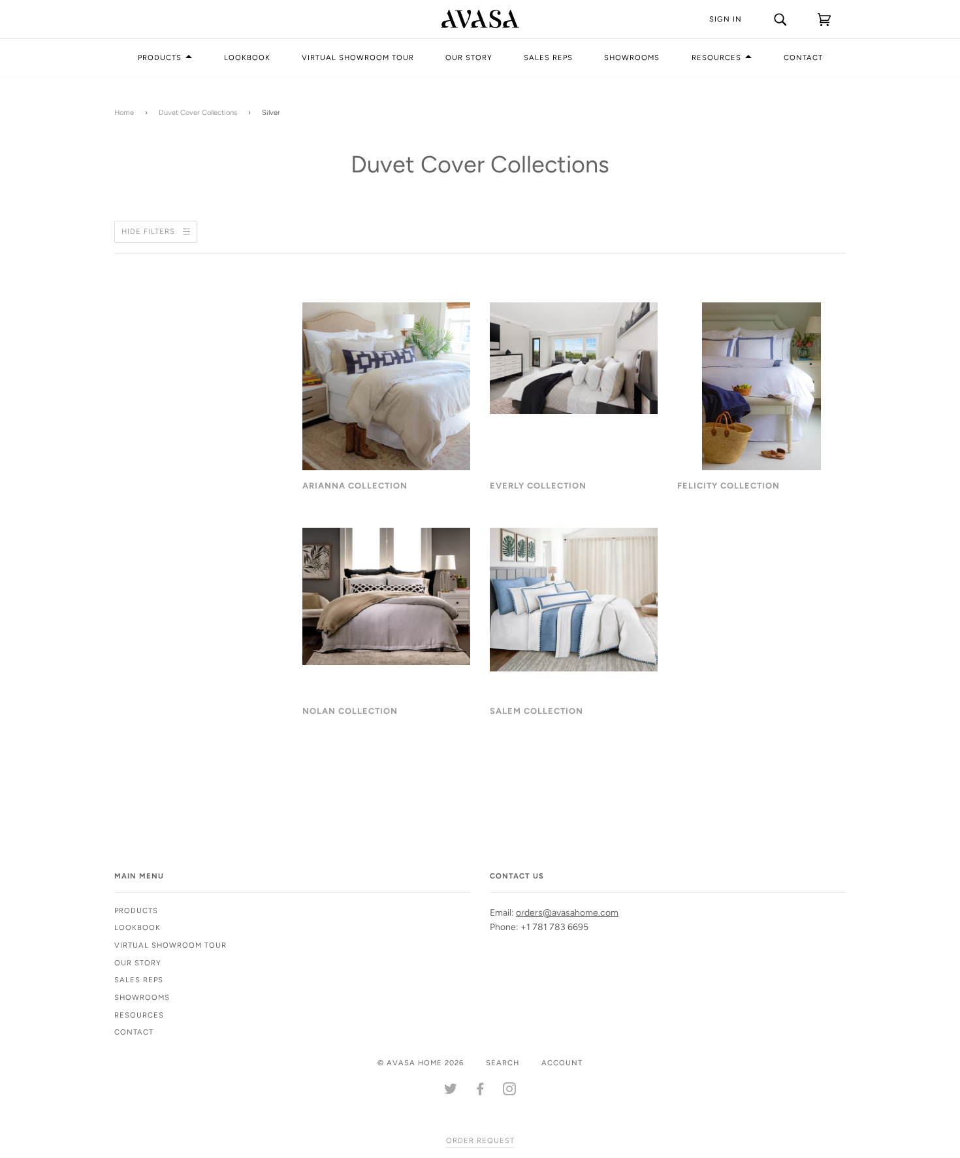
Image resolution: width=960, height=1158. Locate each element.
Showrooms (632, 57)
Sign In (725, 19)
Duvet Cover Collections (198, 112)
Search (502, 1062)
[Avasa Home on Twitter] (451, 1091)
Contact (803, 57)
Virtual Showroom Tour (358, 57)
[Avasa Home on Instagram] (510, 1091)
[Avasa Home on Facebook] (480, 1091)
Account (562, 1062)
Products (160, 57)
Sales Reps (548, 57)
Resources (716, 57)
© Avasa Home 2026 (420, 1062)
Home (124, 112)
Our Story (468, 57)
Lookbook (247, 57)
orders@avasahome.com (567, 912)
